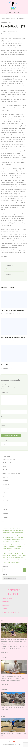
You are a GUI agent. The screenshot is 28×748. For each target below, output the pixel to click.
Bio (13, 733)
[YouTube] (14, 741)
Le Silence (5, 469)
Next (5, 278)
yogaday (5, 517)
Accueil (3, 733)
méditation (4, 22)
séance (5, 509)
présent (4, 553)
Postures (18, 313)
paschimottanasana (7, 541)
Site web (3, 425)
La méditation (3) (8, 274)
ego (17, 530)
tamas (12, 557)
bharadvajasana (17, 526)
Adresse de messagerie (7, 416)
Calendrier (18, 733)
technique (5, 513)
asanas (10, 526)
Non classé (6, 488)
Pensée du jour (7, 462)
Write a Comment (5, 34)
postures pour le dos (8, 548)
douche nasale (16, 528)
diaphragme (6, 528)
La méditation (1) (8, 265)
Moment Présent (7, 365)
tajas (8, 557)
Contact (25, 733)
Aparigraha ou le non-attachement (13, 337)
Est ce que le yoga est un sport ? (12, 310)
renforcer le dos (12, 553)
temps (22, 557)
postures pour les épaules (14, 551)
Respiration (6, 501)
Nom (2, 408)
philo (10, 22)
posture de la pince (20, 544)
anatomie (5, 480)
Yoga (2, 735)
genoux (21, 530)
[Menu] (26, 7)
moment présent (9, 537)
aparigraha (5, 526)
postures (5, 546)
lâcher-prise (17, 535)
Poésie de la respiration (9, 459)
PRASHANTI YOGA (10, 13)
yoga (9, 562)
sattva (23, 555)
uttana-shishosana (7, 560)
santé (4, 505)
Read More (4, 652)
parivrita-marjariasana (17, 539)
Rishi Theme (6, 746)
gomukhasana (6, 532)
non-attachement (7, 539)
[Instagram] (9, 741)
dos (10, 528)
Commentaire (5, 392)
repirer (9, 555)
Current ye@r (4, 440)
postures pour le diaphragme (15, 546)
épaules (18, 562)
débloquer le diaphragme (9, 530)
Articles (8, 733)
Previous (8, 269)
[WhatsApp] (18, 741)
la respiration (9, 535)
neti (22, 537)
